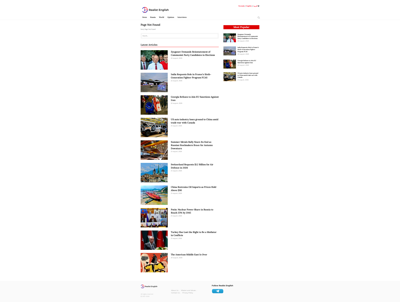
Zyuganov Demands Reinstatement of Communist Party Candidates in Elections (248, 36)
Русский (241, 6)
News (144, 17)
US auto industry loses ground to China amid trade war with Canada (248, 75)
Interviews (182, 17)
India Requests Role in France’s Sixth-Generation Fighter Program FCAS (248, 49)
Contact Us (175, 293)
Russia (153, 17)
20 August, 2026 (176, 258)
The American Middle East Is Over (189, 254)
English (249, 6)
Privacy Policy (187, 293)
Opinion (170, 17)
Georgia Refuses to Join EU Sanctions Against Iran (247, 62)
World (161, 17)
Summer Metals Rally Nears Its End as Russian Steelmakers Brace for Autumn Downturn (192, 145)
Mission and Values (188, 290)
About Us (174, 290)
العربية (255, 6)
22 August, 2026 (176, 58)
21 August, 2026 (176, 126)
